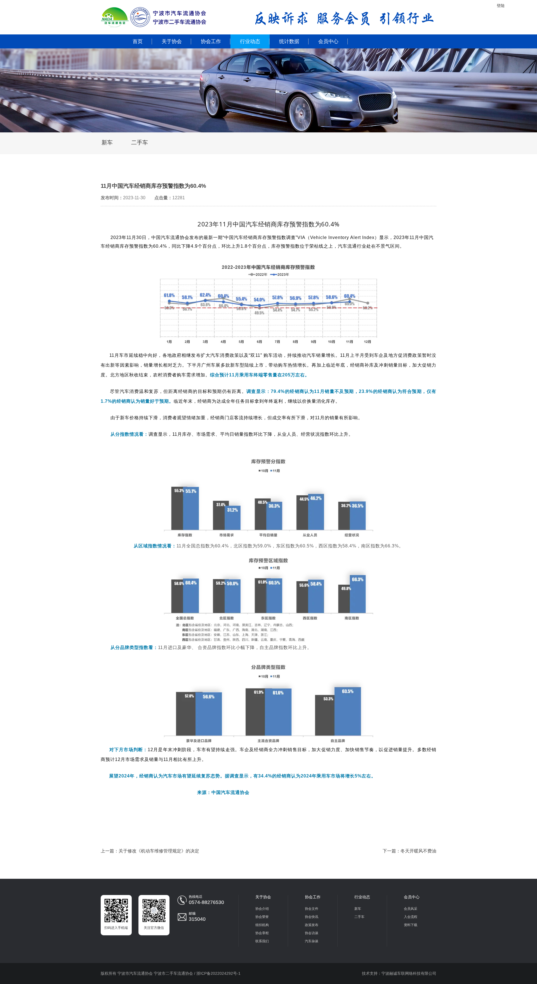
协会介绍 (262, 909)
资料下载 (410, 925)
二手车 (139, 142)
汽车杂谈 (311, 941)
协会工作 (211, 41)
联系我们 (262, 941)
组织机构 (262, 925)
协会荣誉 (262, 917)
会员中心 (328, 41)
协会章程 (262, 933)
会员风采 (410, 909)
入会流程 (410, 917)
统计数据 (289, 41)
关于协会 (172, 41)
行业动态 (250, 41)
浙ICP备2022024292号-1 (218, 973)
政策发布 (311, 925)
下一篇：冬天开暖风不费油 (409, 851)
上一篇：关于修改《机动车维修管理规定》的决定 (150, 851)
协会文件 (311, 909)
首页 (138, 41)
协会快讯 (311, 917)
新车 (107, 142)
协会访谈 (311, 933)
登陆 (501, 5)
